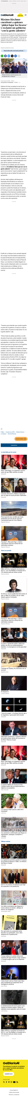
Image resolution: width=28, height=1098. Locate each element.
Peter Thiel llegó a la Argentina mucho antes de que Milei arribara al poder (13, 471)
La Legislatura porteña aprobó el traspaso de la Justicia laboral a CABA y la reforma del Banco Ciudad (14, 861)
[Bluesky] (8, 56)
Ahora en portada (6, 550)
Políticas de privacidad (14, 1092)
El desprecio (5, 692)
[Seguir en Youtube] (14, 1082)
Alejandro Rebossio (5, 522)
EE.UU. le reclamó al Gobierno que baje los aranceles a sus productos (13, 885)
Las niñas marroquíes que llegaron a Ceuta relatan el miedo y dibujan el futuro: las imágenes (12, 907)
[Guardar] (19, 56)
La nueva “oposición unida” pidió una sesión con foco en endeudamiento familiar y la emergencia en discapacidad (13, 645)
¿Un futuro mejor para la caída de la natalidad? (12, 810)
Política (2, 432)
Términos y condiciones (14, 1094)
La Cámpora (3, 433)
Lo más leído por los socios (8, 452)
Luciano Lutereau (5, 693)
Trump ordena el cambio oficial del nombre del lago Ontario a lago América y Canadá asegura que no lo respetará (13, 957)
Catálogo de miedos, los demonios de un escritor (13, 669)
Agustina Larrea (4, 672)
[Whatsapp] (2, 56)
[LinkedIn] (15, 56)
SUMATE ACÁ (8, 1074)
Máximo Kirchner (20, 432)
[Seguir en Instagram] (11, 1082)
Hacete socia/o (20, 15)
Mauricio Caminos (5, 574)
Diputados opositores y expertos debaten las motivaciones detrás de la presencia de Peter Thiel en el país (13, 738)
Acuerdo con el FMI (10, 432)
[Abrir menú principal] (26, 15)
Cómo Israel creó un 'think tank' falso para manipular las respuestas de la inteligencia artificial (12, 982)
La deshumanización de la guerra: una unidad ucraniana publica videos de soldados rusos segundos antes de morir (13, 1007)
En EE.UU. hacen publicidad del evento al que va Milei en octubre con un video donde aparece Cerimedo (14, 595)
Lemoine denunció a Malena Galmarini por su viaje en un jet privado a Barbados (13, 494)
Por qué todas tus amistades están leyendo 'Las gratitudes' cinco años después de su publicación (11, 932)
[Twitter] (12, 56)
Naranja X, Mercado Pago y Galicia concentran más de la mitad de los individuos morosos (11, 543)
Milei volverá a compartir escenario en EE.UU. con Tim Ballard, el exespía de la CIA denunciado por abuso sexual (13, 570)
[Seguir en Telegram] (8, 1082)
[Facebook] (5, 56)
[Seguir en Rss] (17, 1082)
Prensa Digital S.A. (14, 1090)
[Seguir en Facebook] (6, 1082)
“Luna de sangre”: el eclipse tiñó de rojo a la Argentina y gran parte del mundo (14, 714)
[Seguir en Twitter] (4, 1082)
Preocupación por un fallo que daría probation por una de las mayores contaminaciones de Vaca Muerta (12, 518)
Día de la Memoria (12, 433)
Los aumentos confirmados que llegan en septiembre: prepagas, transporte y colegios (14, 834)
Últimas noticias (5, 841)
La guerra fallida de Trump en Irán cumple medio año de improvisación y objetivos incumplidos (13, 786)
